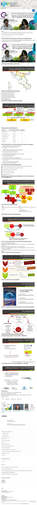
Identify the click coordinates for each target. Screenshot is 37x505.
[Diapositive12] (18, 266)
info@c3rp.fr (3, 481)
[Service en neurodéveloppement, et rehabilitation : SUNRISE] (18, 407)
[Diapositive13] (18, 293)
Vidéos (2, 31)
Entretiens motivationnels (5, 447)
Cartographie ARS (5, 435)
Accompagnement (4, 438)
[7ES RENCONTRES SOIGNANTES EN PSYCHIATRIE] (30, 407)
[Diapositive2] (18, 77)
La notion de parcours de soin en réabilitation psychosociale (11, 451)
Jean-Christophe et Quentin (11, 421)
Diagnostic (3, 442)
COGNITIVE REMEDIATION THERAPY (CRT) (8, 472)
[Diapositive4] (18, 114)
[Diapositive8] (18, 191)
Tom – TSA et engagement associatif (6, 468)
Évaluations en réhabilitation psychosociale (8, 449)
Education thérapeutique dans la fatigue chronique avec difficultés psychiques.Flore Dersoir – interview (16, 470)
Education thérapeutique (5, 444)
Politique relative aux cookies (25, 503)
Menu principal (36, 10)
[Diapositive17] (18, 377)
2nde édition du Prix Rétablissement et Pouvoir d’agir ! (9, 474)
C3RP (11, 36)
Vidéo (3, 36)
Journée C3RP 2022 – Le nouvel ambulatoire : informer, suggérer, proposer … (6, 411)
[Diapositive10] (18, 228)
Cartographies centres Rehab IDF (6, 431)
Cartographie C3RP (5, 433)
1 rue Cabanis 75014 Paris (3, 480)
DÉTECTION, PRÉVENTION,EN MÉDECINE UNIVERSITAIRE (16, 424)
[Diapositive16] (18, 349)
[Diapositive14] (18, 321)
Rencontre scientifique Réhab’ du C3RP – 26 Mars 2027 (9, 467)
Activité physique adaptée (5, 440)
